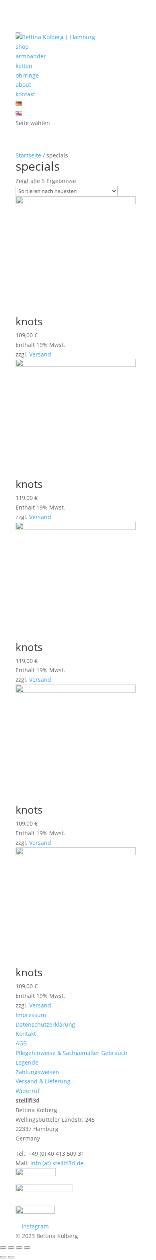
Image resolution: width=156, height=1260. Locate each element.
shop (22, 46)
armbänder (31, 56)
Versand (40, 354)
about (23, 84)
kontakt (25, 94)
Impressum (31, 1015)
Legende (27, 1062)
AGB (21, 1043)
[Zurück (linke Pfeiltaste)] (3, 1257)
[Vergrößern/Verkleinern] (27, 1247)
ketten (24, 66)
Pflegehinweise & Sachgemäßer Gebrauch (72, 1053)
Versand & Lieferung (43, 1081)
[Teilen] (11, 1247)
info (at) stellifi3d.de (57, 1163)
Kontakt (26, 1033)
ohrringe (27, 75)
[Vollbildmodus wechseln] (19, 1247)
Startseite (28, 155)
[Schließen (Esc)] (3, 1247)
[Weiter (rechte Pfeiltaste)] (11, 1257)
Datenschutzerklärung (45, 1024)
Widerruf (28, 1091)
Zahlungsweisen (37, 1072)
